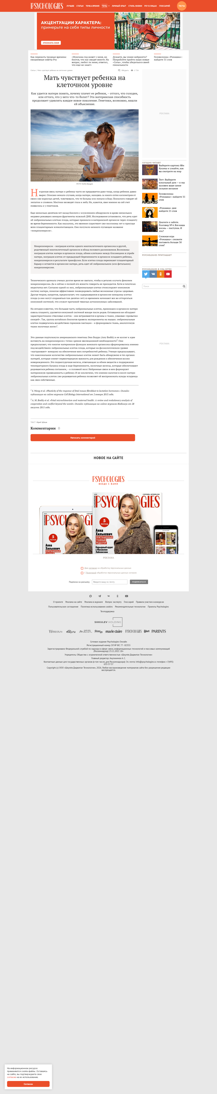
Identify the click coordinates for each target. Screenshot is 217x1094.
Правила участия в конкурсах (150, 602)
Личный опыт (119, 6)
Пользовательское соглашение (63, 606)
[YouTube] (126, 596)
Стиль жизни (135, 6)
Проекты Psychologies (158, 606)
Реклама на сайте (73, 602)
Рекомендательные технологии (130, 606)
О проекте (58, 602)
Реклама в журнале (93, 602)
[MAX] (90, 596)
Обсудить (125, 70)
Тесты (182, 6)
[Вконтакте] (108, 596)
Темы (104, 6)
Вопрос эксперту (113, 602)
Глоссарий (164, 6)
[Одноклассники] (117, 596)
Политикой (91, 572)
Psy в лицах (150, 6)
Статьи (79, 6)
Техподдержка (107, 611)
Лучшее (70, 6)
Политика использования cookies (97, 606)
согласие (93, 568)
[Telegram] (99, 596)
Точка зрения (92, 6)
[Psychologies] (47, 6)
